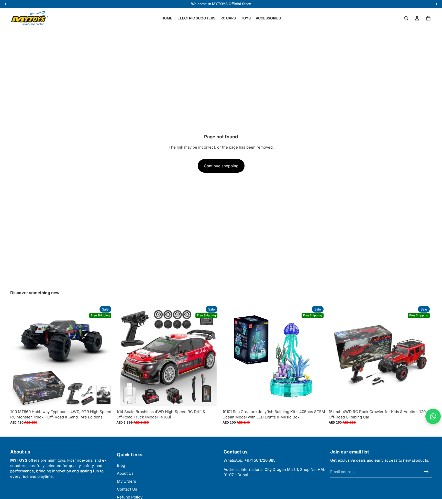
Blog (121, 465)
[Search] (406, 18)
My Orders (126, 481)
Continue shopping (221, 165)
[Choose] (105, 399)
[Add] (211, 399)
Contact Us (127, 489)
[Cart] (428, 18)
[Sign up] (426, 472)
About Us (125, 473)
